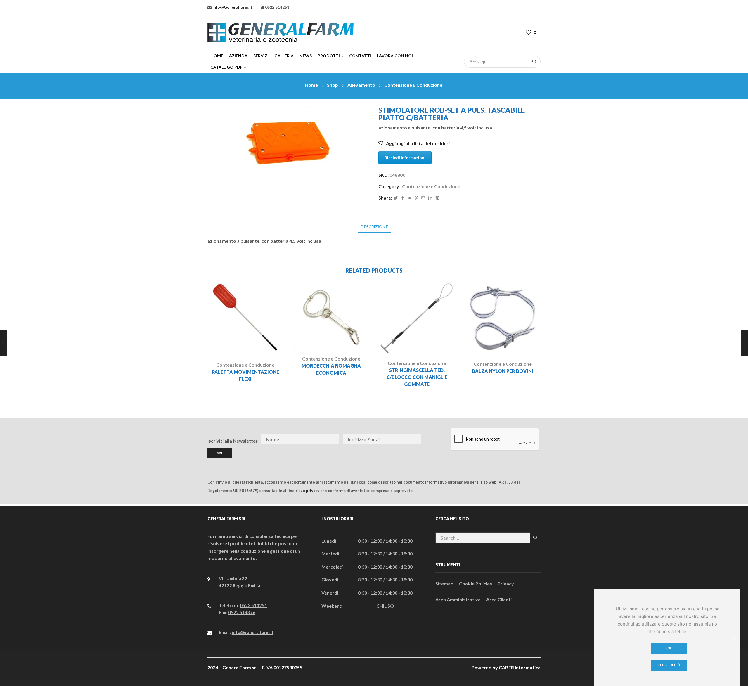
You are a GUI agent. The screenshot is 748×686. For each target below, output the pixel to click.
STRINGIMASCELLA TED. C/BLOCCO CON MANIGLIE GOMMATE (417, 377)
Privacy (506, 583)
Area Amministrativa (458, 599)
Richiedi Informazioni (405, 157)
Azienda (238, 55)
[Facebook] (402, 197)
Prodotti (329, 55)
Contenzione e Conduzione (413, 85)
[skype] (437, 197)
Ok (669, 648)
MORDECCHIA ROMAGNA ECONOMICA (331, 369)
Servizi (261, 55)
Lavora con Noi (395, 55)
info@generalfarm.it (232, 7)
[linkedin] (430, 197)
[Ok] (733, 638)
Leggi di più (669, 665)
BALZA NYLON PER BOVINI (502, 371)
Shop (332, 85)
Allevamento (361, 85)
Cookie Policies (475, 583)
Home (216, 55)
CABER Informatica (520, 667)
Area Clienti (499, 599)
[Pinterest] (416, 197)
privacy (312, 490)
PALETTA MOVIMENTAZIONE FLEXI (245, 375)
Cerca (535, 537)
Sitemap (444, 583)
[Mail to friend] (423, 197)
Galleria (284, 55)
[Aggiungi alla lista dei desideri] (261, 347)
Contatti (360, 55)
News (305, 55)
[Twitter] (395, 197)
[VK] (409, 197)
